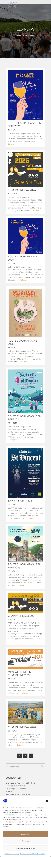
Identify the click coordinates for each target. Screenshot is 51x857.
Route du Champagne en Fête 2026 (24, 124)
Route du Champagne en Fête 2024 (24, 418)
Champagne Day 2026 (22, 190)
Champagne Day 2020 (22, 727)
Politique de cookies (12, 854)
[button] (47, 801)
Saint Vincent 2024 (20, 500)
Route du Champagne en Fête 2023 (24, 566)
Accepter (25, 834)
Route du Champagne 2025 (22, 342)
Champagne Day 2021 (21, 615)
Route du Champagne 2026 (22, 258)
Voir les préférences (25, 848)
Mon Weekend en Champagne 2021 (19, 673)
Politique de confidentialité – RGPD (32, 854)
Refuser (25, 841)
